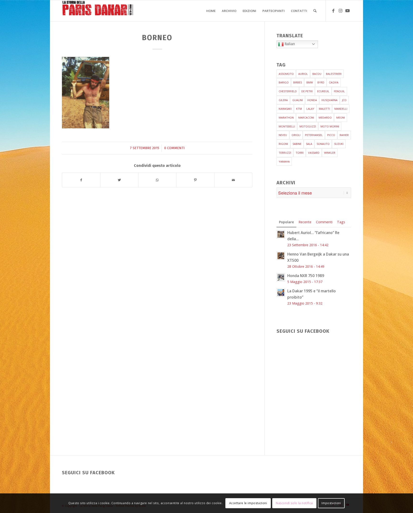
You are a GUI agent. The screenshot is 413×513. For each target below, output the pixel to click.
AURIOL (303, 74)
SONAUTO (323, 144)
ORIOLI (296, 135)
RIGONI (283, 144)
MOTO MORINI (330, 126)
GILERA (283, 100)
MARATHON (286, 117)
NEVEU (283, 135)
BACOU (316, 74)
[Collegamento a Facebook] (333, 10)
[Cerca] (315, 10)
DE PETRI (307, 91)
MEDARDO (325, 117)
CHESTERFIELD (288, 91)
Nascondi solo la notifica (294, 503)
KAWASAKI (285, 108)
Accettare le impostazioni (248, 503)
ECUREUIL (323, 91)
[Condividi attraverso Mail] (233, 180)
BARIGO (284, 82)
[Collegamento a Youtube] (347, 10)
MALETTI (324, 108)
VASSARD (314, 152)
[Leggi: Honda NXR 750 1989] (281, 277)
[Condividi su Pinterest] (195, 180)
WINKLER (329, 152)
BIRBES (297, 82)
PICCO (331, 135)
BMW (309, 82)
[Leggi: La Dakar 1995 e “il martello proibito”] (281, 292)
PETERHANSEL (314, 135)
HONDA (312, 100)
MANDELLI (340, 108)
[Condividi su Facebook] (81, 180)
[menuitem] (211, 10)
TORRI (300, 152)
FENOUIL (339, 91)
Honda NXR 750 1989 (305, 275)
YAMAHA (284, 161)
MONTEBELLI (287, 126)
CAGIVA (333, 82)
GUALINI (297, 100)
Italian (289, 44)
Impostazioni (331, 503)
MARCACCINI (306, 117)
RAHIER (344, 135)
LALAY (310, 108)
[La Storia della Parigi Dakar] (98, 10)
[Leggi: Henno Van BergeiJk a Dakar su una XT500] (281, 255)
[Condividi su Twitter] (119, 180)
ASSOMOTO (286, 74)
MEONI (340, 117)
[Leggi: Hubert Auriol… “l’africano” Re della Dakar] (281, 234)
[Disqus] (163, 257)
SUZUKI (338, 144)
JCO (344, 100)
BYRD (320, 82)
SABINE (297, 144)
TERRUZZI (285, 152)
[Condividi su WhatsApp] (157, 180)
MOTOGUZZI (307, 126)
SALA (309, 144)
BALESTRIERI (334, 74)
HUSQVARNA (329, 100)
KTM (299, 108)
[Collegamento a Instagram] (340, 10)
